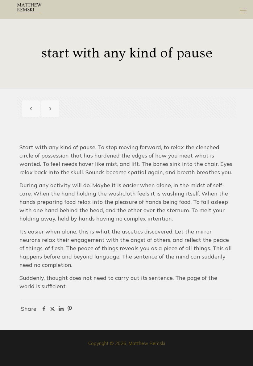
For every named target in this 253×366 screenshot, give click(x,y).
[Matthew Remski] (29, 9)
